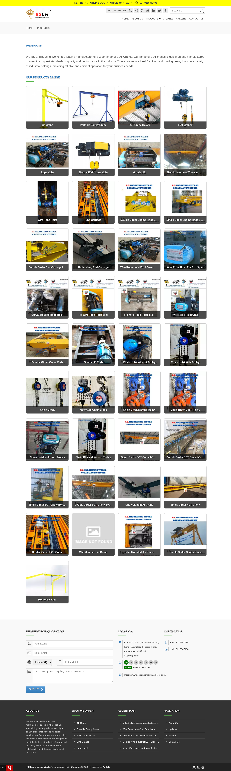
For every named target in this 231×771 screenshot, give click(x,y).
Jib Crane (81, 723)
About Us (137, 18)
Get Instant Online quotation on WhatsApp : (115, 2)
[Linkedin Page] (153, 10)
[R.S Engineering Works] (63, 14)
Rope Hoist (82, 748)
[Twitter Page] (159, 10)
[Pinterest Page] (142, 10)
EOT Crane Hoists (86, 735)
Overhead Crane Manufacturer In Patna (141, 735)
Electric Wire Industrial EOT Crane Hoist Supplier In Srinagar (141, 742)
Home (125, 18)
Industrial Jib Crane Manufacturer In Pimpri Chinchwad (141, 723)
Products (152, 18)
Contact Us (196, 18)
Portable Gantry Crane (88, 729)
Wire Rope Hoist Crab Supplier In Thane (141, 729)
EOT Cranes (83, 742)
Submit (34, 689)
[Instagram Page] (136, 10)
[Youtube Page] (147, 10)
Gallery (181, 18)
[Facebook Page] (165, 10)
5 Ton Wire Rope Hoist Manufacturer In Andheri (141, 748)
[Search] (202, 11)
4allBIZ (106, 767)
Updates (168, 18)
